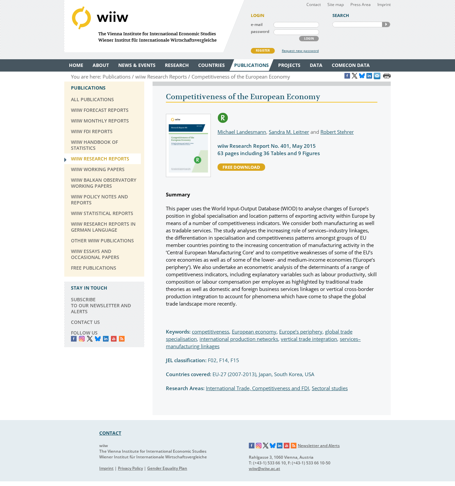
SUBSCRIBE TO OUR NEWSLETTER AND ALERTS (101, 305)
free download (241, 167)
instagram (82, 339)
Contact (313, 4)
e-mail (256, 24)
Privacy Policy (130, 468)
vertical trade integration (309, 339)
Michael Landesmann (242, 131)
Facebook (74, 339)
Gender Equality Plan (167, 468)
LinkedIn (106, 339)
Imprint (384, 4)
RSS (122, 339)
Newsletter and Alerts (319, 445)
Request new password (300, 50)
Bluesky (98, 339)
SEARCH (386, 24)
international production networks (239, 339)
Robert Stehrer (337, 131)
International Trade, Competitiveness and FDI (257, 388)
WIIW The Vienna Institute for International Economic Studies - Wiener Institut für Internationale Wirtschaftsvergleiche (154, 26)
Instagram (259, 446)
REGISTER (263, 50)
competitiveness (210, 331)
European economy (254, 331)
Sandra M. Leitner (289, 131)
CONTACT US (85, 322)
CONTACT (110, 433)
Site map (335, 4)
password (260, 31)
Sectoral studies (330, 388)
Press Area (360, 4)
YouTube (114, 339)
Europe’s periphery (300, 331)
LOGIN (309, 38)
